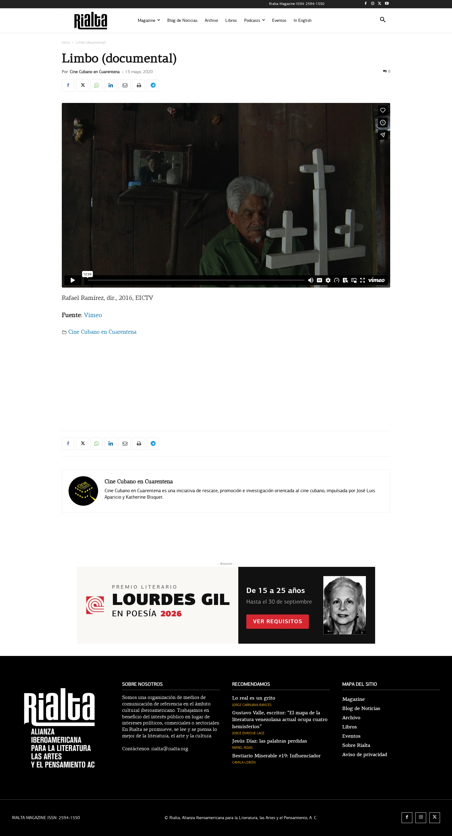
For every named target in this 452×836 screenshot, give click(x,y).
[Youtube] (386, 4)
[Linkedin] (110, 85)
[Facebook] (365, 4)
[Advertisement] (226, 381)
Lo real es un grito (253, 698)
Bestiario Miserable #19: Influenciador (276, 756)
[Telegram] (153, 85)
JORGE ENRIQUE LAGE (248, 733)
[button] (382, 20)
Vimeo (93, 315)
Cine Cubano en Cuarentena (95, 71)
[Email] (124, 85)
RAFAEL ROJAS (242, 748)
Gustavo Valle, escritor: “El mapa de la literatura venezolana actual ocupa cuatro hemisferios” (279, 720)
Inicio (66, 42)
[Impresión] (139, 85)
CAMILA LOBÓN (244, 762)
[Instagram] (372, 4)
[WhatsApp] (96, 85)
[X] (379, 4)
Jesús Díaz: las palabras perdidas (269, 741)
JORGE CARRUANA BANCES (252, 705)
